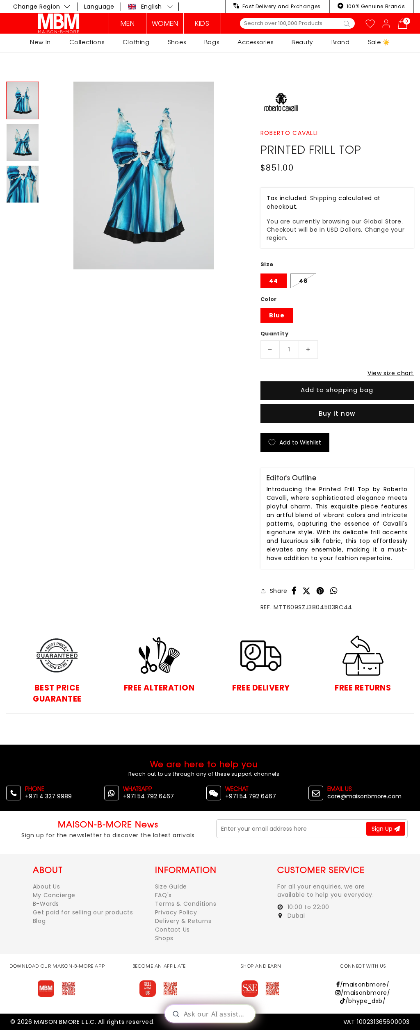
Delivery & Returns (183, 921)
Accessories (255, 42)
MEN (128, 23)
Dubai (295, 916)
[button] (150, 6)
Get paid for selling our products (83, 912)
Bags (211, 42)
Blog (39, 921)
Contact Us (172, 929)
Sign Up (383, 829)
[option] (143, 175)
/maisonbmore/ (364, 984)
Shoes (177, 42)
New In (40, 42)
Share (279, 591)
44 (273, 281)
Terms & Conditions (186, 904)
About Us (46, 886)
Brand (340, 42)
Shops (164, 938)
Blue (277, 315)
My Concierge (54, 895)
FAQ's (163, 895)
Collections (87, 42)
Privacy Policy (176, 912)
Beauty (302, 42)
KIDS (202, 23)
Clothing (136, 42)
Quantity (274, 333)
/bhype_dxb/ (365, 1001)
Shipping (323, 198)
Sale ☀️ (379, 42)
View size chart (391, 373)
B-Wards (46, 904)
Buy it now (337, 413)
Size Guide (171, 886)
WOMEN (165, 23)
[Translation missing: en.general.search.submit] (346, 23)
